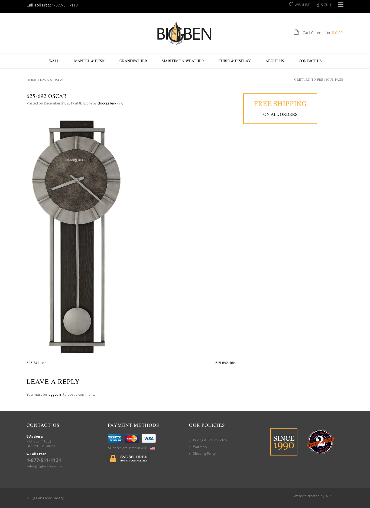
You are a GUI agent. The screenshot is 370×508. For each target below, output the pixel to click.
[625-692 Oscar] (76, 235)
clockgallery (107, 103)
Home (32, 79)
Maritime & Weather (183, 60)
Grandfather (133, 60)
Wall (54, 60)
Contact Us (310, 60)
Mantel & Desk (89, 60)
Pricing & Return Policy (210, 440)
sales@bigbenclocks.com (45, 466)
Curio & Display (235, 60)
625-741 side (36, 362)
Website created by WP (312, 495)
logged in (55, 394)
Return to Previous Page (320, 79)
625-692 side (225, 362)
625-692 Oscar (47, 96)
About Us (274, 60)
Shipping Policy (204, 453)
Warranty (200, 446)
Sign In (327, 4)
